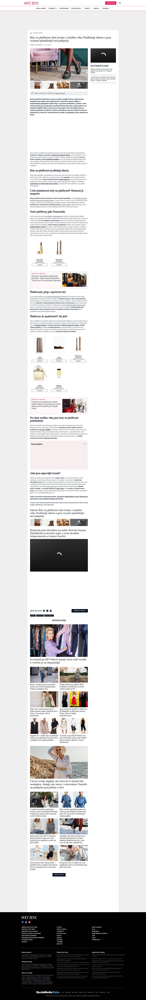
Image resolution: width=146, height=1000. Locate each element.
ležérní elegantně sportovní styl (75, 305)
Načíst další (59, 874)
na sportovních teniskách (53, 296)
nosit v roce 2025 (51, 486)
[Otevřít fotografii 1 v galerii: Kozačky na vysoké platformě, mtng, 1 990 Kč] (36, 85)
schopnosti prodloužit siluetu (60, 155)
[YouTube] (29, 922)
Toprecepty (96, 939)
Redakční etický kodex (30, 931)
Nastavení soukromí (29, 935)
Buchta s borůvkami (26, 980)
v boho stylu (60, 488)
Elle (93, 929)
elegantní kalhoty (40, 325)
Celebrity (52, 8)
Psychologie (76, 8)
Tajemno (60, 942)
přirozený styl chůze (50, 438)
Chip (93, 935)
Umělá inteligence (44, 966)
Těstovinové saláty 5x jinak (28, 975)
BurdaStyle (91, 992)
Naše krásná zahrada (99, 933)
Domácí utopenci (32, 983)
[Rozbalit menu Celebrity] (56, 8)
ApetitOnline (96, 927)
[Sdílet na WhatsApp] (51, 611)
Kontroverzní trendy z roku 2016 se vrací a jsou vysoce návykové (107, 958)
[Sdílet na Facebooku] (44, 611)
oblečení (40, 615)
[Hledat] (120, 3)
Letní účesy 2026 (45, 967)
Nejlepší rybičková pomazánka (33, 978)
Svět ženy (74, 992)
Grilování (35, 958)
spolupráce (49, 615)
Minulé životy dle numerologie (39, 964)
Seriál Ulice (35, 966)
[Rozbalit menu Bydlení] (109, 8)
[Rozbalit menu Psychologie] (81, 8)
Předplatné (111, 3)
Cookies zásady (27, 939)
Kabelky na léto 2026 (35, 967)
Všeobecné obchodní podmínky (33, 937)
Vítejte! (30, 958)
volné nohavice (65, 179)
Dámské (81, 992)
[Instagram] (26, 922)
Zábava (96, 8)
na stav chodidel (45, 429)
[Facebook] (23, 922)
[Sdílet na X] (47, 611)
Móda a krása (41, 8)
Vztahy (59, 927)
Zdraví (87, 8)
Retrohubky (64, 8)
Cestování (27, 956)
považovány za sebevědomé (54, 216)
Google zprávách (60, 93)
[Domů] (31, 3)
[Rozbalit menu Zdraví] (90, 8)
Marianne (95, 931)
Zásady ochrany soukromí (31, 933)
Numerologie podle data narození (39, 956)
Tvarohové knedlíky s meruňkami (33, 977)
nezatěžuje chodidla (52, 159)
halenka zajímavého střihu (70, 325)
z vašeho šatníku (66, 204)
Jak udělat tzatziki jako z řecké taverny (42, 980)
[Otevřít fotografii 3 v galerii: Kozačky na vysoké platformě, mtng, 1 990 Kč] (63, 85)
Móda (32, 615)
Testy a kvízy (43, 954)
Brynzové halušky (46, 978)
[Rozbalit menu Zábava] (99, 8)
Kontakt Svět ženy (28, 929)
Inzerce (24, 942)
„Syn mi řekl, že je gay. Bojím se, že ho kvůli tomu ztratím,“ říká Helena (73, 962)
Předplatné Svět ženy (29, 927)
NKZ (85, 992)
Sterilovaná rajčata (39, 975)
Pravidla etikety (25, 954)
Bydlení (105, 8)
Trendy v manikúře (26, 964)
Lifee (93, 937)
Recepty (60, 944)
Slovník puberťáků (34, 954)
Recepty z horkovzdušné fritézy (45, 983)
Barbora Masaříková (36, 45)
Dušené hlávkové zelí (27, 982)
